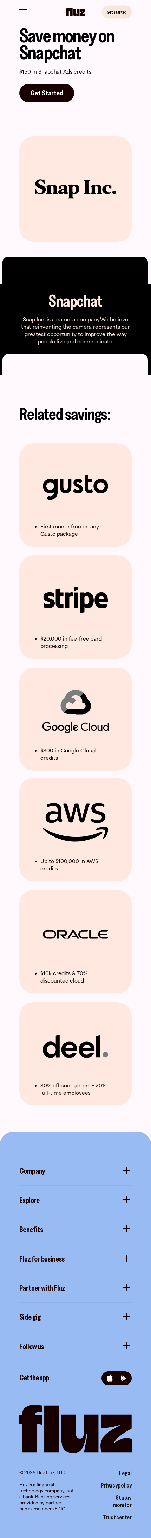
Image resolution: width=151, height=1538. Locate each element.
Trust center (117, 1517)
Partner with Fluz (42, 1288)
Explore (29, 1200)
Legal (125, 1473)
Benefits (31, 1229)
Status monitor (122, 1501)
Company (32, 1171)
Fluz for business (42, 1259)
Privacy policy (116, 1485)
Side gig (29, 1317)
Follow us (31, 1346)
